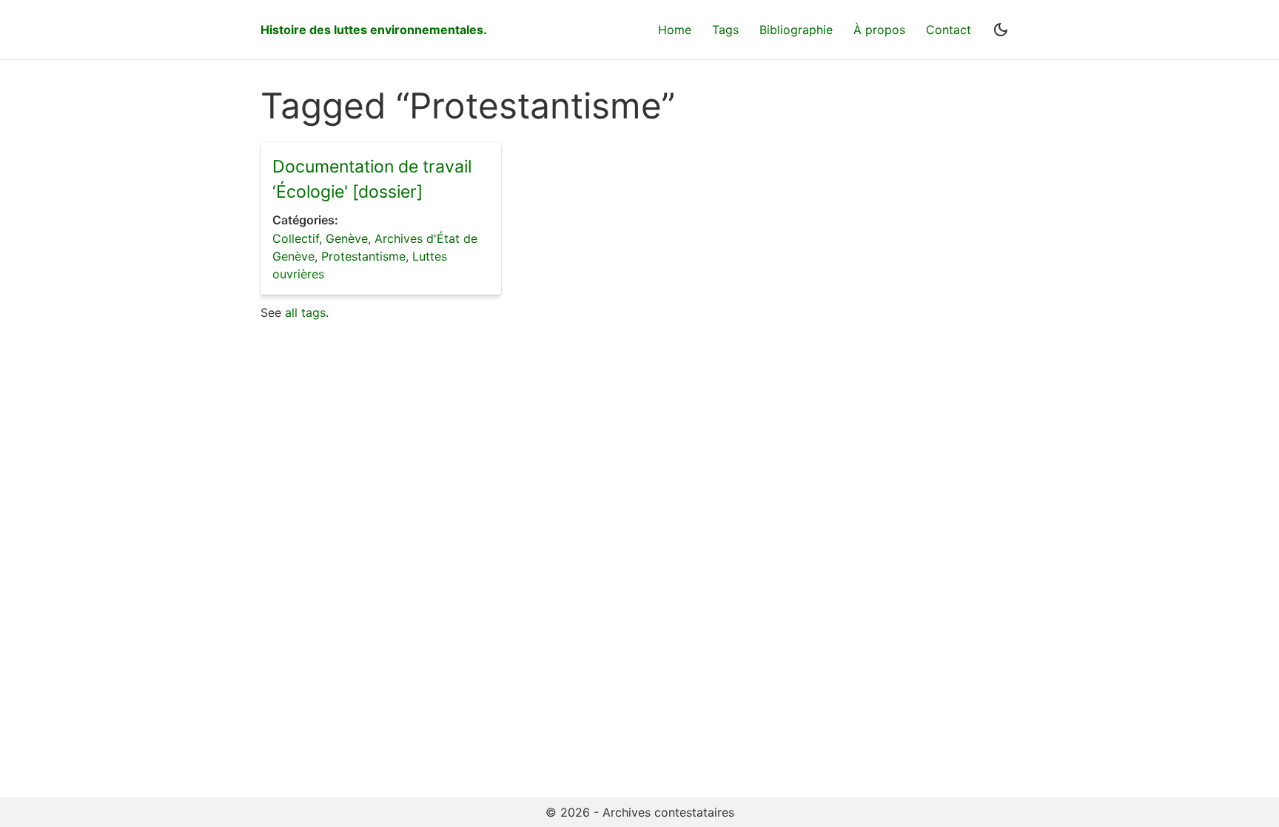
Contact (948, 29)
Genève (347, 238)
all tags (305, 312)
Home (674, 29)
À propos (879, 29)
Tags (725, 29)
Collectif (295, 238)
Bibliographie (796, 29)
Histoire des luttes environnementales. (374, 29)
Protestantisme (363, 256)
